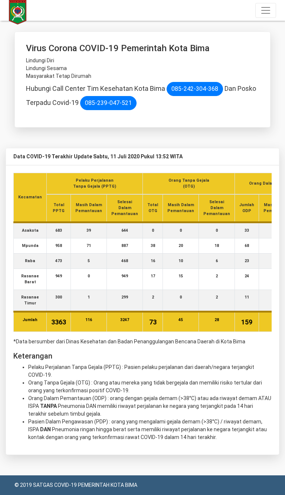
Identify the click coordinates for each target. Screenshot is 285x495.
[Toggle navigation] (265, 10)
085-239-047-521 (108, 102)
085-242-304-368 (194, 88)
